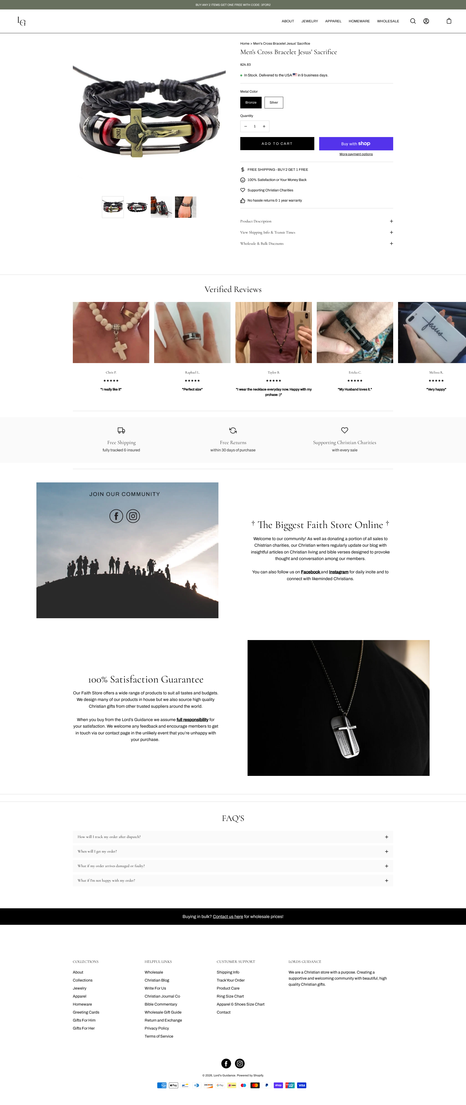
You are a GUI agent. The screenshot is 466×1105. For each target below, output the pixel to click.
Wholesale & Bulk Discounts (261, 243)
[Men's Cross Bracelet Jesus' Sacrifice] (113, 207)
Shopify (258, 1075)
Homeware (82, 1004)
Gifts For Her (84, 1028)
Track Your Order (231, 980)
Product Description (255, 221)
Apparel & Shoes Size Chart (241, 1004)
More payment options (356, 154)
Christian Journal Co (162, 996)
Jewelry (79, 988)
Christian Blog (157, 980)
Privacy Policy (157, 1028)
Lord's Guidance (224, 1075)
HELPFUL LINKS (158, 961)
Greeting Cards (86, 1012)
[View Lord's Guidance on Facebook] (226, 1063)
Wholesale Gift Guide (163, 1012)
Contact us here (228, 916)
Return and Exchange (163, 1020)
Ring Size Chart (230, 996)
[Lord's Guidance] (22, 21)
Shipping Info (228, 972)
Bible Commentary (161, 1004)
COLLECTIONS (86, 961)
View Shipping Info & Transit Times (267, 232)
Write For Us (155, 988)
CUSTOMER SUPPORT (236, 961)
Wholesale (154, 972)
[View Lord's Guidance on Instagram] (240, 1063)
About (78, 972)
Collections (82, 980)
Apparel (79, 996)
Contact (224, 1012)
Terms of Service (159, 1036)
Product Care (228, 988)
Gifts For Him (84, 1020)
